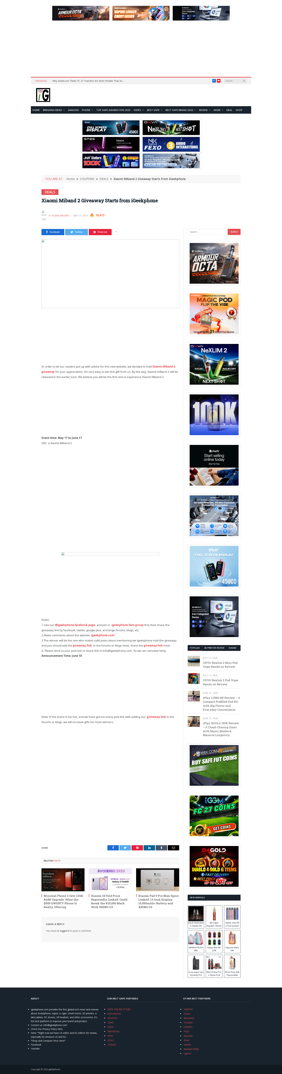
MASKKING (113, 1031)
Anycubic (188, 1035)
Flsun (186, 1031)
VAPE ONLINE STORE (119, 1009)
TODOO (112, 1044)
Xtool (186, 1040)
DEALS (50, 192)
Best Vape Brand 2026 (179, 110)
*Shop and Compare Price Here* (48, 1040)
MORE (217, 110)
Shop (239, 110)
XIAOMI (232, 647)
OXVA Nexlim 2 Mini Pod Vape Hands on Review (220, 665)
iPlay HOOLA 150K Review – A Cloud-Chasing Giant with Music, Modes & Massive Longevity (221, 729)
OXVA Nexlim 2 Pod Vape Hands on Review (220, 682)
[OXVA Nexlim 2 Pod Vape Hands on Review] (194, 678)
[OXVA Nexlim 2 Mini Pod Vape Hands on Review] (194, 661)
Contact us (36, 1025)
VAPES (137, 110)
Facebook (36, 1044)
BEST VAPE (153, 110)
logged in (65, 930)
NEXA (110, 1026)
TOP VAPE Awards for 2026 (113, 110)
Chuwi (187, 1013)
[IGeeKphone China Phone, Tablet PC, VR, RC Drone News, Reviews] (43, 95)
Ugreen (187, 1053)
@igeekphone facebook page (75, 625)
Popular (195, 647)
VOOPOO (113, 1018)
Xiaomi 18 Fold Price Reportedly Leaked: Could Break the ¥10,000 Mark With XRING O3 (109, 901)
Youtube (35, 1048)
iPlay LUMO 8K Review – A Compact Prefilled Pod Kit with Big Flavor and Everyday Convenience (221, 703)
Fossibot (188, 1022)
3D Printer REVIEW (214, 647)
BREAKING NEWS (52, 110)
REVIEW (203, 110)
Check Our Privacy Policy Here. (47, 1029)
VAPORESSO (114, 1013)
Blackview (189, 1018)
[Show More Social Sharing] (115, 232)
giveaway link (82, 645)
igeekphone (54, 1069)
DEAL (229, 110)
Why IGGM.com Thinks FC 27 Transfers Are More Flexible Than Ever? (89, 80)
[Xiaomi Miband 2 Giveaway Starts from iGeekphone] (110, 273)
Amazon (73, 110)
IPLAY (111, 1040)
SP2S (110, 1035)
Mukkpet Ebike (191, 1049)
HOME (36, 110)
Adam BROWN (60, 215)
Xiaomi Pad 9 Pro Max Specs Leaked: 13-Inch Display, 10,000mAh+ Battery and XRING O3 (158, 901)
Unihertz (188, 1026)
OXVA (110, 1022)
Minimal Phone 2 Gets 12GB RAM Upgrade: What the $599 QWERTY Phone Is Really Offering (63, 901)
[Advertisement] (141, 49)
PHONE (86, 110)
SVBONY (188, 1009)
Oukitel (187, 1044)
